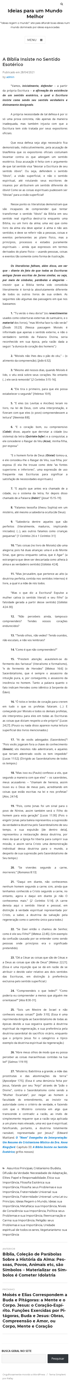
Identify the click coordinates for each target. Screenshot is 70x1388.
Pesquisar (57, 1358)
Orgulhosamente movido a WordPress (24, 1374)
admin (10, 77)
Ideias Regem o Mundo (31, 1201)
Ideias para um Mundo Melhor (35, 13)
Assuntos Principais (19, 1168)
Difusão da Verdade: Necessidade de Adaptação (35, 1173)
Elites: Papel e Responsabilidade (24, 1177)
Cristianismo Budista (47, 1168)
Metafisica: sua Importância (38, 1206)
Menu (32, 40)
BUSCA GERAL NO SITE (16, 1351)
